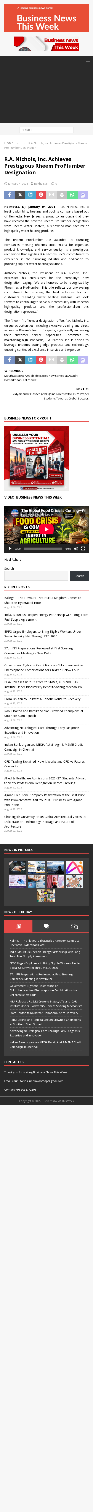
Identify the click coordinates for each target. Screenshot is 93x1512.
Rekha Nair (41, 183)
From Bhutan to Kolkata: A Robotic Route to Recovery (42, 699)
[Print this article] (62, 195)
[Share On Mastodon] (83, 195)
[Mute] (76, 548)
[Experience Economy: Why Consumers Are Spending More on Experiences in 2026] (55, 867)
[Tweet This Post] (20, 195)
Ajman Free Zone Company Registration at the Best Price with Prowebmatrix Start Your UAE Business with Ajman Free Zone (44, 800)
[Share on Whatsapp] (72, 195)
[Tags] (46, 926)
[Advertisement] (46, 95)
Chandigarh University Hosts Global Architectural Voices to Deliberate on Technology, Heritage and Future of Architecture (45, 821)
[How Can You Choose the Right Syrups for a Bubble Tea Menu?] (55, 881)
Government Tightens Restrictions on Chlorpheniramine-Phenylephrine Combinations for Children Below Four (43, 990)
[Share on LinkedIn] (30, 195)
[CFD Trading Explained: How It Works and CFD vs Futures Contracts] (17, 867)
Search (9, 568)
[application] (46, 529)
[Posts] (18, 926)
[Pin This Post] (41, 195)
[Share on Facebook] (9, 195)
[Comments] (75, 926)
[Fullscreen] (83, 548)
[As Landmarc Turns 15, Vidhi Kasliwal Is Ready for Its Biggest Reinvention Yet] (46, 895)
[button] (87, 60)
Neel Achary (12, 559)
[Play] (10, 548)
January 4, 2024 (18, 183)
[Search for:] (46, 130)
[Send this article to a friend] (51, 195)
